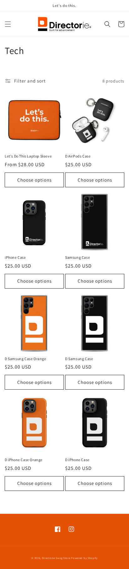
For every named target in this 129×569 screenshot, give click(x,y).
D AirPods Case (77, 156)
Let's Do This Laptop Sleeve (28, 156)
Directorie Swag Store (56, 558)
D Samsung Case (79, 358)
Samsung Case (77, 257)
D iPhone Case (77, 459)
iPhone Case (15, 257)
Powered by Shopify (84, 558)
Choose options (34, 180)
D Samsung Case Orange (25, 358)
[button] (8, 24)
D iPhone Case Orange (24, 459)
